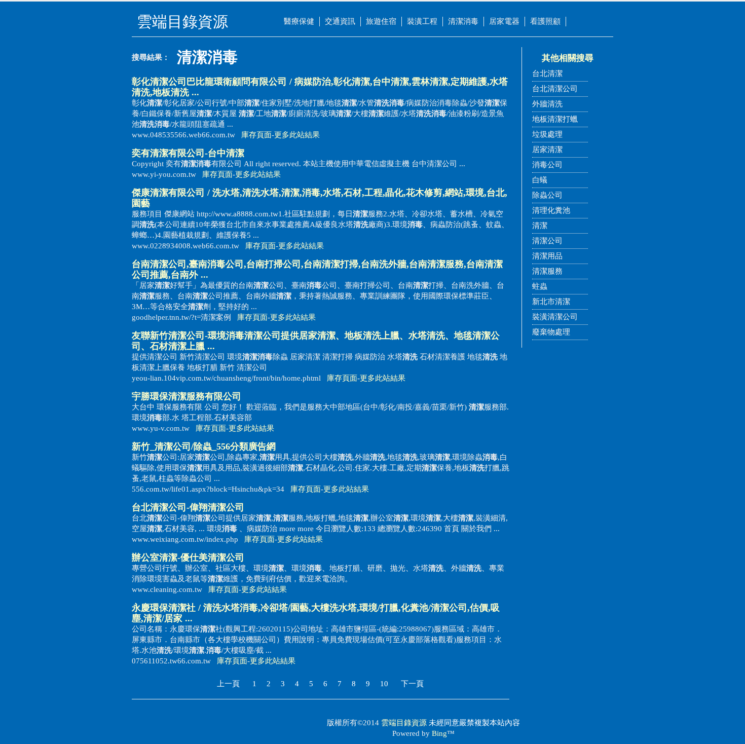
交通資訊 (340, 21)
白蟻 (539, 180)
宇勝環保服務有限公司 (186, 396)
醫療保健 (299, 21)
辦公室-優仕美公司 (188, 557)
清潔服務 (547, 271)
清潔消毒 (463, 21)
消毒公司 (547, 165)
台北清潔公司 (555, 89)
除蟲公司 (547, 195)
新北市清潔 (551, 301)
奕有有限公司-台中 (188, 153)
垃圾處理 (547, 134)
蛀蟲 (539, 286)
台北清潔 (547, 73)
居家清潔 (547, 149)
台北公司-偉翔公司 (188, 507)
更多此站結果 (297, 135)
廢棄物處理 (551, 332)
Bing (439, 733)
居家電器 (504, 21)
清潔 (539, 225)
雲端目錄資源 (404, 723)
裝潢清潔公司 (555, 317)
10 (384, 684)
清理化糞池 (551, 210)
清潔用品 (547, 256)
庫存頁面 (256, 135)
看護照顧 (545, 21)
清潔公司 (547, 241)
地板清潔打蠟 (555, 119)
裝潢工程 (422, 21)
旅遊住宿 (381, 21)
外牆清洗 (547, 104)
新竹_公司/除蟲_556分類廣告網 (204, 446)
